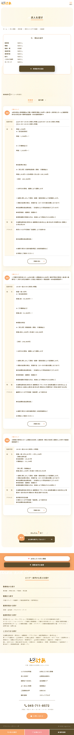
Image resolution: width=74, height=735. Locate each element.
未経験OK (40, 642)
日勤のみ (32, 642)
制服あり (39, 637)
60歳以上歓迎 (29, 637)
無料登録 (63, 732)
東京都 (20, 29)
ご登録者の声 (25, 690)
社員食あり (63, 642)
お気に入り (38, 732)
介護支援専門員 (24, 600)
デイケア (37, 624)
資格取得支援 (15, 644)
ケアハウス (62, 624)
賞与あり (6, 644)
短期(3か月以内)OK (17, 640)
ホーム (5, 29)
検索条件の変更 (38, 69)
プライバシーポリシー (10, 726)
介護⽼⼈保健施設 (31, 621)
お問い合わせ (38, 716)
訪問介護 (6, 626)
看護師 (15, 600)
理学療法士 (34, 600)
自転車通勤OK (43, 635)
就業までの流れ (26, 681)
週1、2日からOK (8, 642)
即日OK (17, 635)
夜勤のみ (6, 640)
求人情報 (13, 29)
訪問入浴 (13, 626)
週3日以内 (46, 637)
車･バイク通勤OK (8, 637)
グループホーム (20, 619)
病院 (30, 624)
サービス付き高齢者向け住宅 (50, 619)
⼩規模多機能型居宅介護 (49, 624)
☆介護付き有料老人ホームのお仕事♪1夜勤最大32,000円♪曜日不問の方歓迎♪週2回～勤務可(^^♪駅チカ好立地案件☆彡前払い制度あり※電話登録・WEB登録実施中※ (40, 278)
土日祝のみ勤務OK (40, 640)
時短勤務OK (54, 642)
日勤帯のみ (64, 637)
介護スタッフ (7, 600)
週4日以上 (53, 635)
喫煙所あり (28, 640)
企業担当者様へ (45, 676)
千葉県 (19, 591)
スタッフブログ (45, 695)
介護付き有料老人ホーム (46, 621)
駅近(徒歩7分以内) (21, 642)
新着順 (30, 100)
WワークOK (55, 637)
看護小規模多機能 (61, 621)
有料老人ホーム (8, 619)
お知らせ (43, 690)
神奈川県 (12, 591)
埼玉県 (25, 591)
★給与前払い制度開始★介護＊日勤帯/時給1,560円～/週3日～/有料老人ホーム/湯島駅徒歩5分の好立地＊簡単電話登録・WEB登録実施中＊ (40, 113)
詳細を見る (37, 261)
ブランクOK (33, 635)
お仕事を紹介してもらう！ (37, 539)
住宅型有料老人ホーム (10, 624)
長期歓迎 (24, 635)
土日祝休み (19, 637)
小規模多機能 (23, 624)
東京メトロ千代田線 (31, 29)
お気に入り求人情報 (38, 558)
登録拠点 (43, 686)
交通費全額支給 (8, 635)
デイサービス (7, 621)
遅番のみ (50, 640)
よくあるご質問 (26, 686)
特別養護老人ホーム (32, 619)
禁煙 (46, 642)
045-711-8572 (39, 706)
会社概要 (43, 681)
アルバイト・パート (20, 610)
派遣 (4, 610)
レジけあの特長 (26, 671)
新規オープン (25, 644)
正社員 (10, 610)
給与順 (41, 100)
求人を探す (13, 732)
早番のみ (58, 640)
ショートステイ (18, 621)
